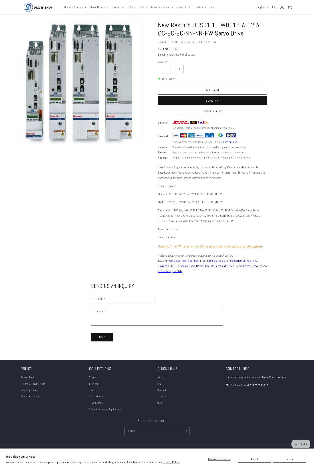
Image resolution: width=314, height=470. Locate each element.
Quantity (163, 61)
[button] (75, 7)
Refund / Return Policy (33, 383)
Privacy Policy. (171, 462)
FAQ (159, 383)
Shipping (163, 54)
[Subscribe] (186, 431)
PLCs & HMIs (96, 402)
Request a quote (212, 111)
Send (102, 337)
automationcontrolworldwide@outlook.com (260, 377)
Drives (92, 377)
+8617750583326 (257, 385)
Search (161, 377)
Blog (159, 402)
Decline (289, 459)
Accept (254, 459)
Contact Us (163, 390)
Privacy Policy (28, 377)
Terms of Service (30, 396)
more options (229, 141)
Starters (93, 383)
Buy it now (212, 100)
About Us (162, 396)
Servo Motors (96, 396)
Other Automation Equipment (105, 409)
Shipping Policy (29, 390)
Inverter (93, 390)
